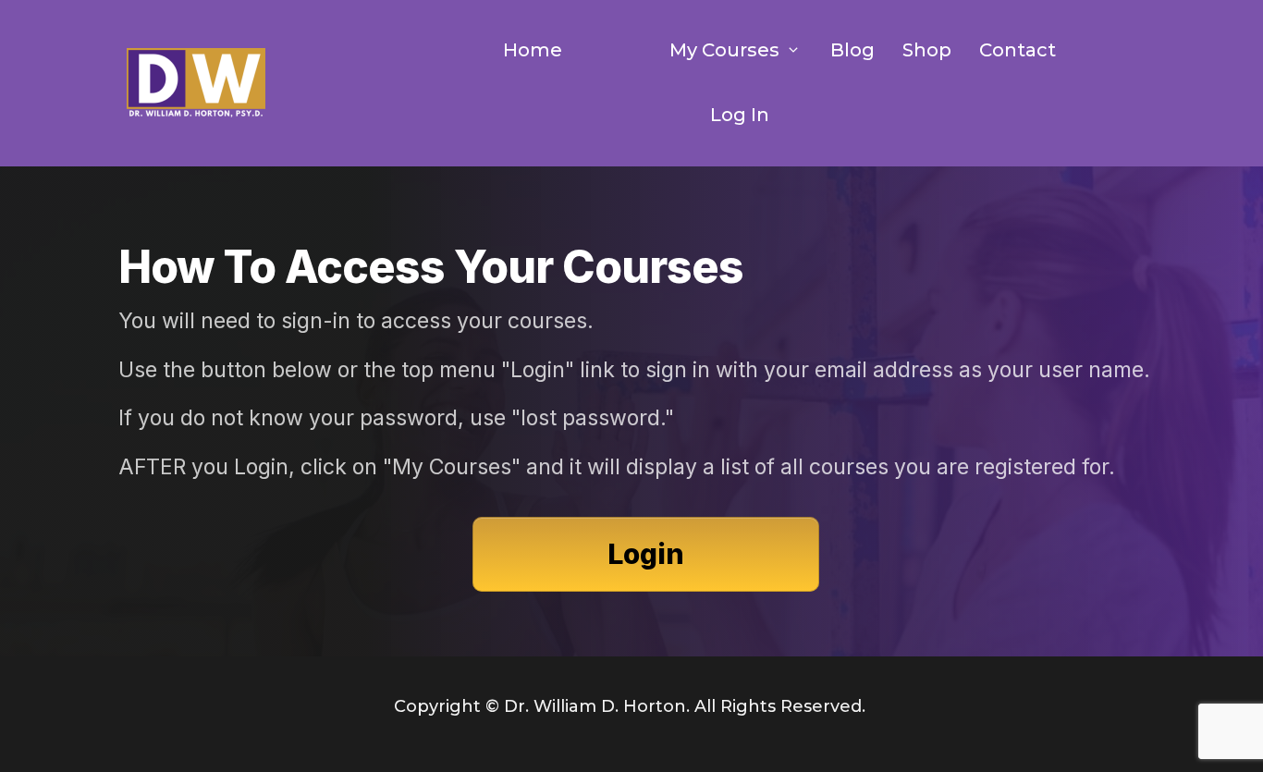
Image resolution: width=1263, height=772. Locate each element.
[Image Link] (196, 83)
